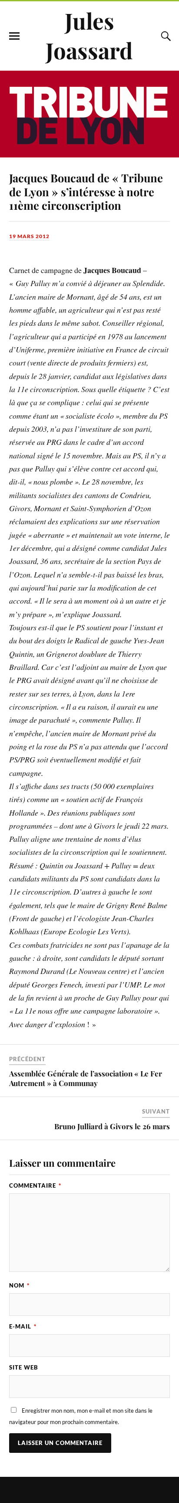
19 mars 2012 (29, 236)
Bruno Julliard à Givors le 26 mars (112, 1126)
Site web (23, 1367)
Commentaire (35, 1185)
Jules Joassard (89, 35)
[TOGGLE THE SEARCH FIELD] (164, 36)
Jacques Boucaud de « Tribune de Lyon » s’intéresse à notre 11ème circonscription (86, 191)
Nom (19, 1285)
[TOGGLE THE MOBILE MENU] (14, 36)
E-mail (22, 1326)
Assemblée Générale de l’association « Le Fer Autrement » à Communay (85, 1078)
